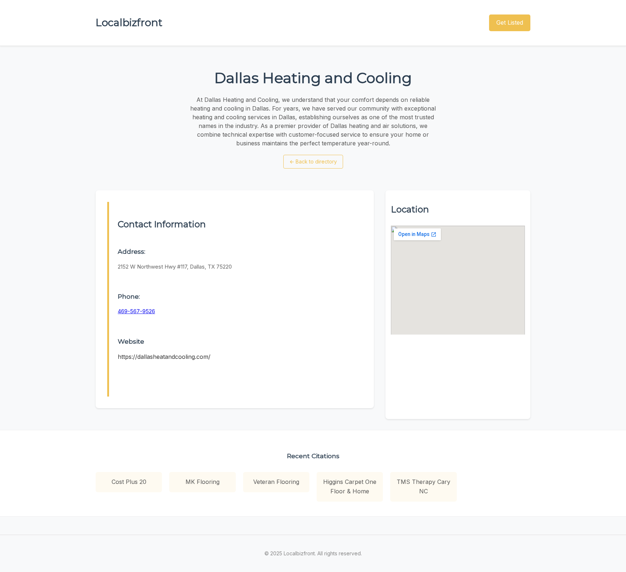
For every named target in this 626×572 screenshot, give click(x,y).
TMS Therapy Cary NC (423, 486)
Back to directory (313, 161)
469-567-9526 (136, 311)
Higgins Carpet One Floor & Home (349, 486)
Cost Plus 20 (129, 481)
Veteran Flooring (276, 481)
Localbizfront (129, 22)
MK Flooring (202, 481)
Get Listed (509, 22)
